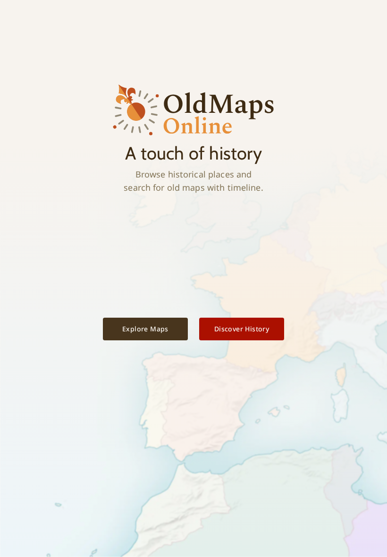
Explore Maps (145, 328)
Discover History (241, 328)
